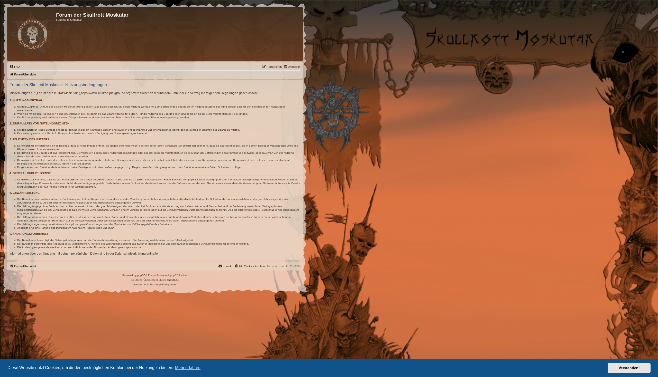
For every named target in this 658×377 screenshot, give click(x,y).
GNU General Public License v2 (117, 179)
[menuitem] (15, 67)
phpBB (141, 275)
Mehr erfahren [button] (187, 367)
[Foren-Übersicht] (32, 34)
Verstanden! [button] (629, 368)
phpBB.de (173, 279)
